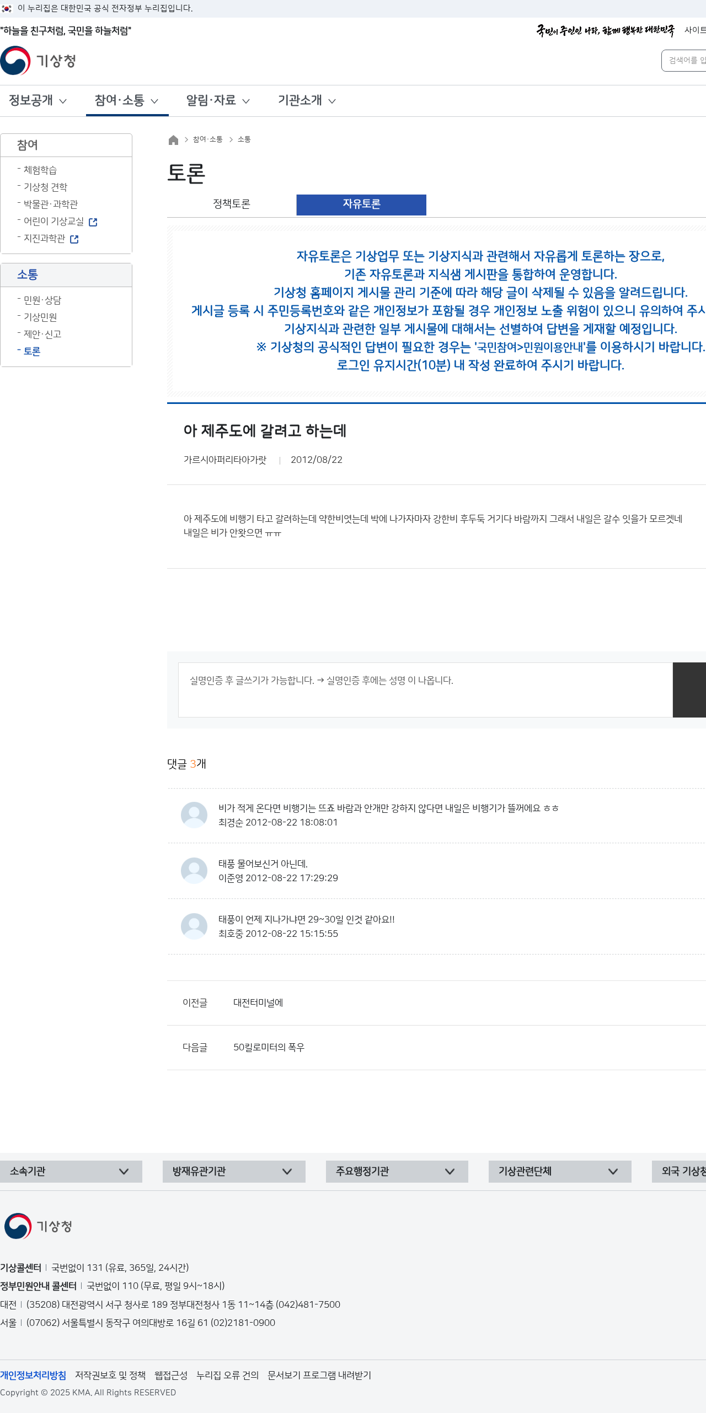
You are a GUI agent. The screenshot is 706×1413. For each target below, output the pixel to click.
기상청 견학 (45, 187)
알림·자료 (211, 100)
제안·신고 (42, 334)
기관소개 (300, 100)
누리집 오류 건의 (227, 1375)
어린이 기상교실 (54, 221)
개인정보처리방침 (33, 1375)
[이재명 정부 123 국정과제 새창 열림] (606, 30)
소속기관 (27, 1171)
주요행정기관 (362, 1171)
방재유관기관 (199, 1171)
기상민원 (40, 317)
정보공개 (31, 100)
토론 (32, 352)
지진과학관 (44, 239)
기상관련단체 (525, 1171)
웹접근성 (171, 1375)
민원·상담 (42, 300)
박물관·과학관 (51, 204)
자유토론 (362, 204)
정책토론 (231, 204)
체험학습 (40, 170)
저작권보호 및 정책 (110, 1375)
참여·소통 (120, 100)
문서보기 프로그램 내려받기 (319, 1375)
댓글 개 (186, 764)
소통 (244, 139)
